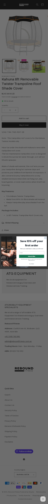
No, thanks (31, 263)
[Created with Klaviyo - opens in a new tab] (24, 267)
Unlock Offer (31, 256)
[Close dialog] (45, 238)
